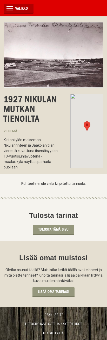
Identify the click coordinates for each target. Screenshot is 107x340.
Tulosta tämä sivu (53, 229)
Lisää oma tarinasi (53, 291)
